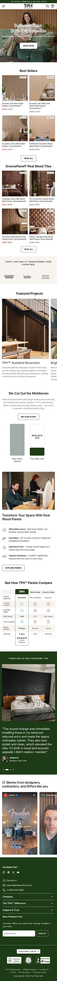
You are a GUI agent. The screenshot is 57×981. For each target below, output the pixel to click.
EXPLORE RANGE (13, 568)
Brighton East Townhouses (28, 363)
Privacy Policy (24, 972)
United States (27, 951)
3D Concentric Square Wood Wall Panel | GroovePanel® (41, 200)
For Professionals (13, 969)
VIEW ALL (28, 158)
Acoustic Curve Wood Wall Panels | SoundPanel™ (13, 144)
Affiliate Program (29, 969)
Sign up (42, 933)
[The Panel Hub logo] (28, 6)
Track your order (39, 972)
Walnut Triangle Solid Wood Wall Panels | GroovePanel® (41, 238)
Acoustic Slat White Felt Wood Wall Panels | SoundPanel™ (39, 105)
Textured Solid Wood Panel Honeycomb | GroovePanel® (14, 238)
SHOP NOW (28, 46)
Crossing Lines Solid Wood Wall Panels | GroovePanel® (14, 200)
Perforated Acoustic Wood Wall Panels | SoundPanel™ (41, 144)
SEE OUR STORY (28, 417)
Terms (13, 972)
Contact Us (44, 969)
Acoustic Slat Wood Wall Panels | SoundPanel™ (12, 104)
